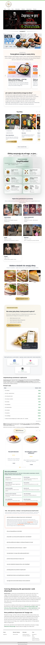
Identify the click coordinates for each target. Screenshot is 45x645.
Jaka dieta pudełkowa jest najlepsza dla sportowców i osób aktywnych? (19, 517)
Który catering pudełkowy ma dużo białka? (14, 531)
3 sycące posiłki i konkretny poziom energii (31, 500)
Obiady (10, 295)
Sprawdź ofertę (22, 504)
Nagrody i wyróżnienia (35, 639)
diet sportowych (30, 521)
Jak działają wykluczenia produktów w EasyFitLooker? (16, 569)
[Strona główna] (8, 4)
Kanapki (10, 282)
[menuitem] (5, 9)
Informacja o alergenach (26, 635)
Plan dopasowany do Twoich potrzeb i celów (12, 500)
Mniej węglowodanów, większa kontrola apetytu (31, 489)
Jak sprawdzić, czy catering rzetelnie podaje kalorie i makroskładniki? (19, 536)
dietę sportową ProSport (29, 606)
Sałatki (22, 295)
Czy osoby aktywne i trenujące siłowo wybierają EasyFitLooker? (18, 553)
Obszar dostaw (15, 634)
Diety (33, 635)
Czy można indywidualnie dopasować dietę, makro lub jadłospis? (18, 564)
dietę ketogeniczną (22, 608)
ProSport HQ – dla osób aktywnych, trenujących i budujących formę (13, 478)
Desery (35, 282)
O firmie (33, 637)
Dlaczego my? (34, 634)
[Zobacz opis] (22, 41)
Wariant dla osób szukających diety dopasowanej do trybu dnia (13, 495)
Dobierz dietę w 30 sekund (13, 325)
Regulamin (5, 634)
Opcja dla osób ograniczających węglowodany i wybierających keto (13, 484)
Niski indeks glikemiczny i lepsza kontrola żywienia (12, 489)
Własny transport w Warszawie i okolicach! (34, 188)
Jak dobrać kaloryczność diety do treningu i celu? (15, 558)
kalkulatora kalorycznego (9, 626)
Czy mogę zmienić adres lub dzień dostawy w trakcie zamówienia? (18, 580)
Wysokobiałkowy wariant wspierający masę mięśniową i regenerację (31, 478)
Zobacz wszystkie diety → (22, 146)
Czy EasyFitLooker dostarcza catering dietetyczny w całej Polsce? (18, 575)
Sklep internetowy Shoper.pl (22, 644)
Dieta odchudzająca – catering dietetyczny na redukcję (17, 79)
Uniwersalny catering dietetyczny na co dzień (31, 483)
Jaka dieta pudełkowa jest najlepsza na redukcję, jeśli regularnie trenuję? (20, 542)
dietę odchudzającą (13, 608)
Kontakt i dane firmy (35, 638)
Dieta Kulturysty (21, 524)
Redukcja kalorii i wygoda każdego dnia (30, 494)
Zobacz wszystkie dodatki (22, 298)
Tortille (22, 282)
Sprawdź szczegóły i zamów (11, 141)
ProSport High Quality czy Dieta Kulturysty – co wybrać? (17, 547)
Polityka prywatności (25, 634)
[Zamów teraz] (22, 19)
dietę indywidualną (33, 608)
